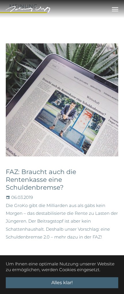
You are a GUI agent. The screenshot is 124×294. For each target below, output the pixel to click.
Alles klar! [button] (62, 282)
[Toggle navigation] (115, 9)
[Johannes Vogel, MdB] (28, 9)
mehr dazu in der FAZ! (78, 237)
